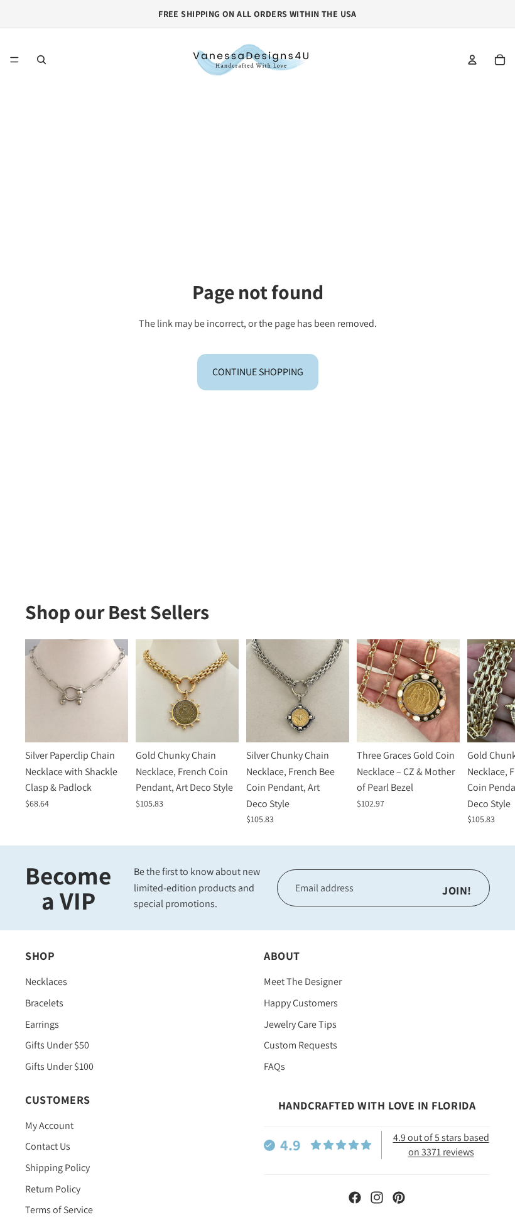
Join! (457, 890)
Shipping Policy (57, 1167)
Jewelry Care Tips (300, 1024)
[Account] (472, 60)
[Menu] (14, 59)
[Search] (41, 60)
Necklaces (46, 981)
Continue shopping (257, 371)
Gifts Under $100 (59, 1066)
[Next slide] (476, 732)
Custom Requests (300, 1045)
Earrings (42, 1024)
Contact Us (47, 1146)
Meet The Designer (303, 981)
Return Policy (52, 1189)
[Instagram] (376, 1197)
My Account (49, 1125)
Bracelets (44, 1003)
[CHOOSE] (108, 723)
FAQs (274, 1066)
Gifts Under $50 (57, 1045)
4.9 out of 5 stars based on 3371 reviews (441, 1144)
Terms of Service (59, 1209)
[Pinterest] (398, 1197)
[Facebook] (354, 1197)
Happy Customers (301, 1003)
